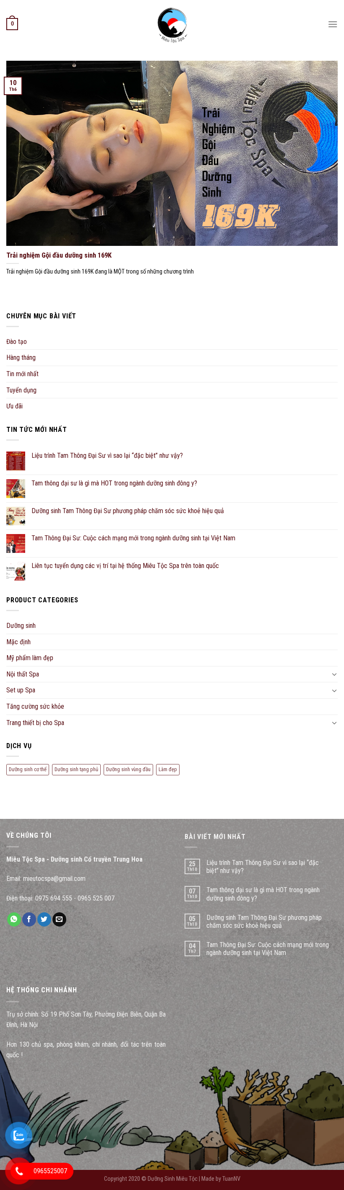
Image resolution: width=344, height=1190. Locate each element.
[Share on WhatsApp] (14, 919)
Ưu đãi (14, 406)
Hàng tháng (21, 357)
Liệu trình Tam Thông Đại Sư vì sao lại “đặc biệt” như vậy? (107, 455)
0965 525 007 (96, 898)
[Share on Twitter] (44, 919)
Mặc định (18, 642)
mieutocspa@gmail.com (54, 879)
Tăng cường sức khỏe (35, 706)
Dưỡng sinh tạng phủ (76, 769)
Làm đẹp (168, 769)
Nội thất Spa (22, 674)
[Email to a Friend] (59, 919)
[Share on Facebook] (29, 919)
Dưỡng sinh (21, 626)
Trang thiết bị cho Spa (35, 723)
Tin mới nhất (22, 374)
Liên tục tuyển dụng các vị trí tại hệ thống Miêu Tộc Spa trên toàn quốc (125, 566)
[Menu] (333, 24)
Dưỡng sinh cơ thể (28, 769)
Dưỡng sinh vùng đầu (128, 769)
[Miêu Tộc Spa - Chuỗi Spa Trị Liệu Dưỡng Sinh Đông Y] (172, 24)
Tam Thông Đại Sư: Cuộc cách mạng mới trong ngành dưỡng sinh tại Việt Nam (133, 538)
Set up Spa (20, 690)
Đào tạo (16, 342)
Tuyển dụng (21, 390)
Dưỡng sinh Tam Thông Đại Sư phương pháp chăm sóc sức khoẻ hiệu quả (127, 511)
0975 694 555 (53, 898)
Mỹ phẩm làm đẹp (29, 658)
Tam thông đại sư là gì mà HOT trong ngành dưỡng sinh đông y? (114, 483)
